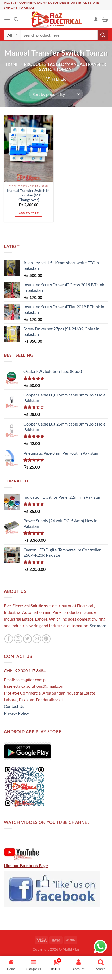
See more (97, 625)
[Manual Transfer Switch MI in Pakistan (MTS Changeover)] (28, 148)
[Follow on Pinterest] (46, 638)
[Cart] (105, 19)
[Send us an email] (37, 638)
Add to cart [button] (29, 213)
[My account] (95, 19)
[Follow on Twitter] (27, 638)
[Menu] (7, 19)
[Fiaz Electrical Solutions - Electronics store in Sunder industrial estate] (56, 19)
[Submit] (103, 35)
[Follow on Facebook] (8, 638)
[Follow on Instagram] (18, 638)
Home (12, 64)
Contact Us (14, 706)
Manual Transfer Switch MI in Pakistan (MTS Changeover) (29, 195)
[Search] (16, 19)
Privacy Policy (16, 713)
